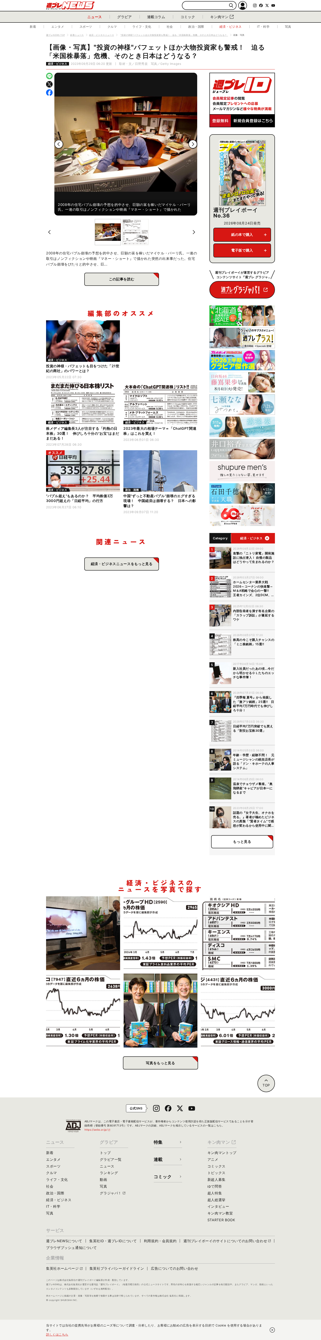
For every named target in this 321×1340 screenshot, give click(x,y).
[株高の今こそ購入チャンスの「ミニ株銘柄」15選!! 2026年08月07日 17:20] (238, 933)
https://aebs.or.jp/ (98, 1129)
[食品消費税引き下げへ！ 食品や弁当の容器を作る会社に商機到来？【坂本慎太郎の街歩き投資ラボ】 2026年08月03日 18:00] (83, 1011)
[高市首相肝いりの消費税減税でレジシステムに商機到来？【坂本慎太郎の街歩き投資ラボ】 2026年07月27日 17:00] (238, 1011)
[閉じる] (272, 1330)
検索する (231, 5)
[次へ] (192, 144)
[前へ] (58, 144)
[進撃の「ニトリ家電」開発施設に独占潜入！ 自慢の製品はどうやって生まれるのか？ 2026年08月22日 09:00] (83, 933)
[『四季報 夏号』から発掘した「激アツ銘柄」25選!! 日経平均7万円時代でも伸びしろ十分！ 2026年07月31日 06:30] (161, 1011)
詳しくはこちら (57, 1334)
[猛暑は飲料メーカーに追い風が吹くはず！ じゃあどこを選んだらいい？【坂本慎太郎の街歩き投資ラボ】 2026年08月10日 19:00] (161, 933)
